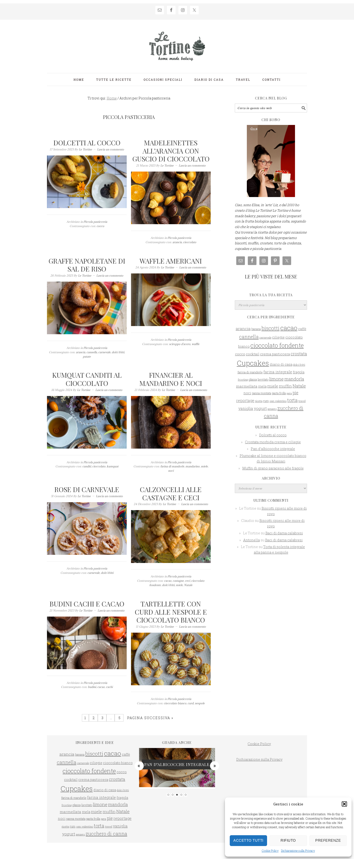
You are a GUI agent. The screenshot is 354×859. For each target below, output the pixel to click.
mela (262, 386)
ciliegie (278, 337)
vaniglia (245, 408)
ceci (187, 580)
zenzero (272, 409)
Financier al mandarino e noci (170, 379)
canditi (86, 466)
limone (276, 379)
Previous (139, 765)
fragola (298, 372)
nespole (200, 703)
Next (215, 765)
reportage (245, 400)
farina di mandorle (172, 466)
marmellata (246, 386)
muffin (285, 386)
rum (266, 401)
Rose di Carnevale (86, 489)
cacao (167, 580)
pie (295, 393)
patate (87, 356)
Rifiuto (288, 840)
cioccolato (189, 242)
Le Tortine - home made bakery (177, 44)
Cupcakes (253, 363)
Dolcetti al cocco (86, 142)
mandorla (294, 379)
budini (92, 687)
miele (204, 466)
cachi (109, 687)
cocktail (252, 354)
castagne (178, 580)
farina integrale (277, 371)
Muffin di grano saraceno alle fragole (273, 468)
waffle (195, 344)
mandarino (192, 466)
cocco (100, 226)
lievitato (263, 379)
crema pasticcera (275, 354)
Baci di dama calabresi (284, 533)
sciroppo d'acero (179, 344)
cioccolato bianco (175, 703)
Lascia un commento (110, 149)
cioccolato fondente (277, 345)
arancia (177, 242)
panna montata (261, 393)
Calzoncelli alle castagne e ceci (171, 493)
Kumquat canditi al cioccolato (87, 379)
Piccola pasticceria (95, 221)
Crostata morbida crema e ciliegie (273, 442)
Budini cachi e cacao (87, 603)
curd (191, 703)
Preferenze (328, 840)
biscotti (271, 328)
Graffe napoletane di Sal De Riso (86, 264)
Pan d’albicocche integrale (273, 448)
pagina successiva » (149, 718)
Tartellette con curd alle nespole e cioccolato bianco (171, 611)
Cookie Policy (270, 851)
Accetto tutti (248, 840)
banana (256, 329)
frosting (243, 379)
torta (292, 400)
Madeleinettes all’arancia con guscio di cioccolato (171, 150)
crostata (299, 354)
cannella (91, 352)
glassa (253, 379)
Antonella (251, 540)
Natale (188, 585)
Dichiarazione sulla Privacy (298, 851)
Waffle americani (171, 260)
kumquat (112, 466)
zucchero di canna (106, 833)
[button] (344, 804)
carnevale (104, 352)
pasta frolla (279, 393)
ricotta (258, 401)
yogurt (260, 408)
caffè (302, 329)
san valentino (278, 401)
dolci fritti (118, 352)
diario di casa (281, 364)
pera (289, 393)
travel (302, 401)
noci (171, 470)
